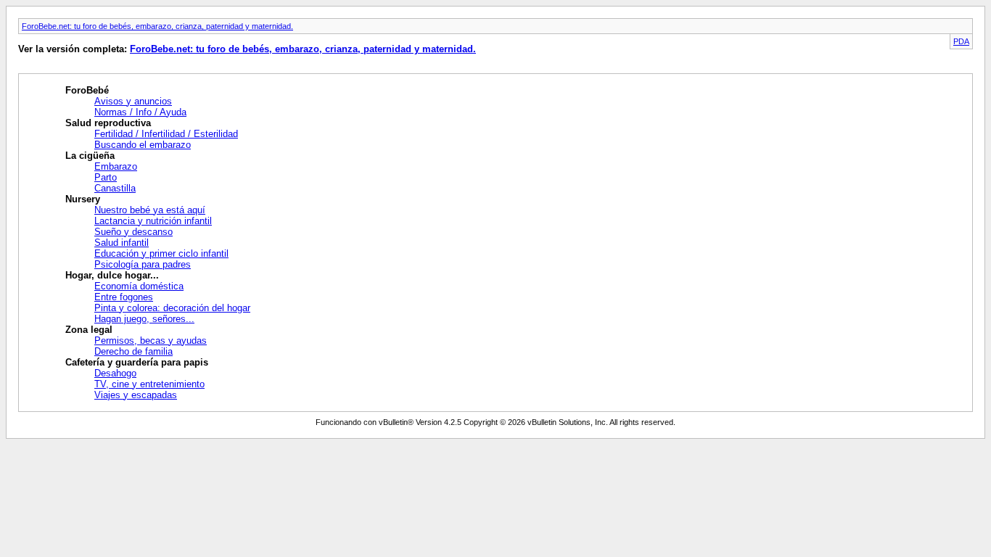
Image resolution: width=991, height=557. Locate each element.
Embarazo (115, 166)
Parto (105, 177)
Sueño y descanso (133, 231)
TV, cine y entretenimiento (149, 384)
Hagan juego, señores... (144, 318)
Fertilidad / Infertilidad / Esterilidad (166, 133)
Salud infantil (121, 242)
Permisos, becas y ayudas (150, 340)
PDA (961, 41)
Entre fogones (123, 297)
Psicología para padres (142, 264)
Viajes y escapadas (135, 394)
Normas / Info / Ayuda (140, 112)
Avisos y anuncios (133, 101)
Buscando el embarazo (142, 144)
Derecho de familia (133, 351)
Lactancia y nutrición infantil (153, 220)
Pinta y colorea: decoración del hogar (172, 307)
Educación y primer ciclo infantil (161, 253)
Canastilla (115, 188)
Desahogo (115, 373)
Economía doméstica (139, 286)
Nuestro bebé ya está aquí (149, 210)
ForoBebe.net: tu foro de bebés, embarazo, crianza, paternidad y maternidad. (157, 26)
